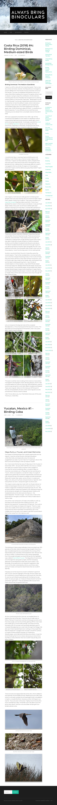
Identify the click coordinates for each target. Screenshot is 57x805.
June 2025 (47, 244)
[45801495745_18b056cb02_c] (14, 310)
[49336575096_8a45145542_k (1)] (33, 676)
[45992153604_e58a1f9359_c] (33, 182)
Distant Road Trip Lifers (48, 55)
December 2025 (47, 220)
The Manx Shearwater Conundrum (48, 149)
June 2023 (47, 302)
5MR (11, 32)
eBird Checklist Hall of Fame (49, 144)
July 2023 (47, 299)
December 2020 (47, 404)
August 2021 (47, 380)
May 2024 (47, 270)
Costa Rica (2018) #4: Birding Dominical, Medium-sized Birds (19, 49)
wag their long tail (10, 202)
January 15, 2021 (8, 55)
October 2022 (47, 329)
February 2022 (47, 354)
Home (5, 32)
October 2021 (47, 371)
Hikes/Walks (48, 172)
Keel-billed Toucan (19, 558)
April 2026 (47, 208)
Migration (47, 184)
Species (47, 189)
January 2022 (47, 358)
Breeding (47, 160)
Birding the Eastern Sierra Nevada (48, 44)
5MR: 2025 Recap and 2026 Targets (48, 82)
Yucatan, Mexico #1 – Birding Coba (19, 410)
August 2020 (47, 422)
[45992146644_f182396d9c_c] (14, 182)
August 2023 (47, 296)
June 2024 (47, 268)
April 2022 (47, 347)
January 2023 (47, 316)
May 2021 (47, 389)
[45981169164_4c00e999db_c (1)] (14, 343)
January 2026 (47, 216)
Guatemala (48, 169)
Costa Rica (47, 163)
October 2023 (47, 287)
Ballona (47, 158)
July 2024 (47, 265)
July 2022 (47, 341)
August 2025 (47, 238)
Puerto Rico (48, 186)
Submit (49, 97)
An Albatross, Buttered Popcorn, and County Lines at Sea (49, 110)
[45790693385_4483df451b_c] (33, 366)
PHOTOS (26, 32)
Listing (47, 178)
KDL (16, 55)
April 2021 (47, 392)
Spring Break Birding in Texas (49, 64)
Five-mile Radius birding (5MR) (48, 129)
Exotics (47, 133)
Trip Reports (18, 32)
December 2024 (47, 252)
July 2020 (47, 425)
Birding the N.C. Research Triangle (49, 50)
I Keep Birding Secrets (48, 59)
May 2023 (47, 305)
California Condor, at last (48, 123)
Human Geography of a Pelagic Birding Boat (49, 138)
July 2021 (47, 383)
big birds (16, 124)
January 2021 (47, 400)
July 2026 (47, 202)
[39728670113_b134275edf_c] (33, 287)
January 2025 (47, 248)
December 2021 (47, 362)
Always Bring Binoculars (15, 800)
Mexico (47, 181)
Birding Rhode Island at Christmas (48, 76)
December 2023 (47, 278)
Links (46, 175)
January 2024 (47, 274)
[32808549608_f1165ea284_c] (33, 310)
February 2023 (47, 312)
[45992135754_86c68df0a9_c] (14, 366)
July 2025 (47, 242)
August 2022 (47, 338)
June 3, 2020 (7, 415)
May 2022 (47, 344)
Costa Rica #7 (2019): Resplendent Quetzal (48, 118)
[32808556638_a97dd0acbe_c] (14, 287)
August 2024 (47, 261)
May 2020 (47, 431)
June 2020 (47, 428)
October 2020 (47, 413)
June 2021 (47, 386)
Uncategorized (48, 195)
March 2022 (48, 350)
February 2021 (47, 396)
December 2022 (47, 320)
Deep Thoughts (49, 166)
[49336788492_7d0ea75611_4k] (14, 676)
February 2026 (47, 212)
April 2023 (47, 308)
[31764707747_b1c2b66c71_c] (33, 343)
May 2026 (47, 205)
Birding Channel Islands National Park (48, 69)
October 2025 (47, 229)
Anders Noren (45, 800)
